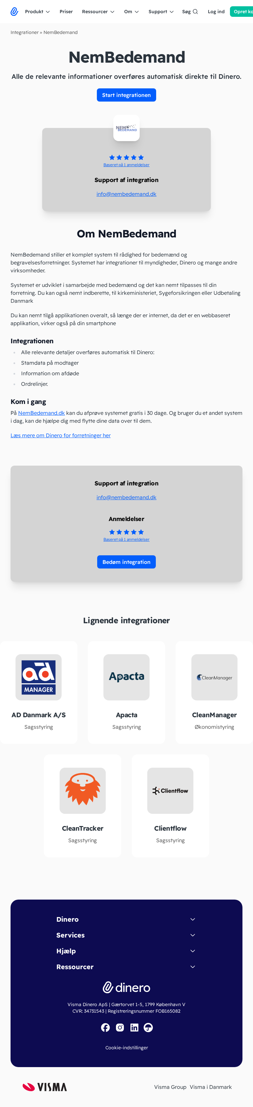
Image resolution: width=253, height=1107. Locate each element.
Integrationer (25, 32)
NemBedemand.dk (41, 413)
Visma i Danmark (211, 1087)
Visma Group (170, 1087)
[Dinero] (14, 11)
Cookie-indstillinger (126, 1048)
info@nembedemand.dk (126, 194)
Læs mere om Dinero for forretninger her (61, 435)
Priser (66, 12)
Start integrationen (126, 95)
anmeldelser (126, 164)
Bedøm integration (126, 562)
